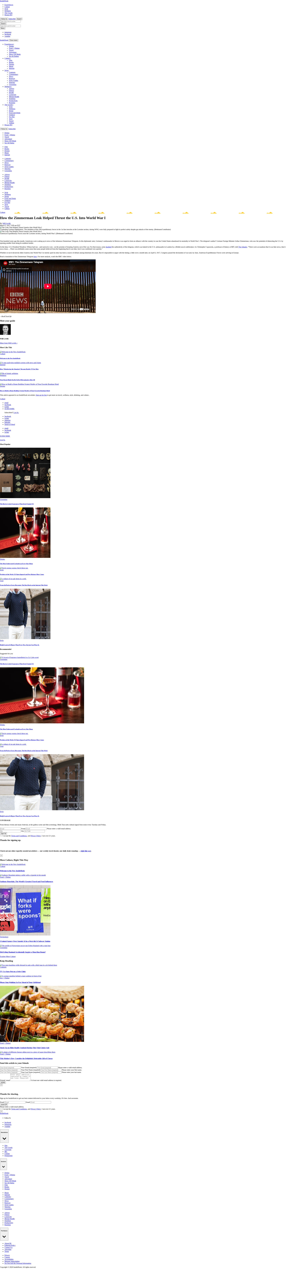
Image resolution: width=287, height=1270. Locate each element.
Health (11, 93)
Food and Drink (14, 113)
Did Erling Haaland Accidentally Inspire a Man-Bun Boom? (23, 952)
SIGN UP (4, 1104)
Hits (5, 1146)
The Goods (8, 13)
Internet (11, 68)
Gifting (11, 123)
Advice (11, 89)
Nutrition (12, 99)
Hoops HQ (8, 15)
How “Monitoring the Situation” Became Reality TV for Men (19, 369)
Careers (7, 1257)
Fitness (11, 91)
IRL (5, 1152)
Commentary (13, 74)
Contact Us (8, 1247)
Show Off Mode (15, 54)
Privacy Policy (36, 836)
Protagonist (8, 1156)
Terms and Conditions (19, 836)
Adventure (12, 52)
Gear (1, 581)
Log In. (16, 413)
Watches (12, 82)
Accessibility (9, 1259)
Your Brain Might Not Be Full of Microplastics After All (17, 380)
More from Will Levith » (8, 343)
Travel (11, 50)
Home (11, 111)
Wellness (7, 11)
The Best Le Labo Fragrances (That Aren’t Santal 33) (17, 504)
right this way (86, 851)
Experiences (8, 5)
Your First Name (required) (30, 1070)
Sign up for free (41, 395)
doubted (108, 247)
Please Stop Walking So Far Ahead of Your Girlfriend (20, 982)
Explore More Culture (8, 956)
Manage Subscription (12, 1261)
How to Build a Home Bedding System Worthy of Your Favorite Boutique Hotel (25, 391)
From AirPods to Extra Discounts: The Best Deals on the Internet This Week (24, 585)
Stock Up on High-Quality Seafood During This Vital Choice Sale (24, 1048)
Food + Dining (14, 48)
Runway (12, 78)
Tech (10, 119)
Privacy (7, 1255)
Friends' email (5, 1080)
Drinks (11, 46)
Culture (7, 7)
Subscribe (12, 19)
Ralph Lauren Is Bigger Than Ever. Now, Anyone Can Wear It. (19, 645)
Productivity (13, 101)
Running (12, 103)
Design (11, 64)
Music (11, 66)
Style (6, 9)
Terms (6, 1251)
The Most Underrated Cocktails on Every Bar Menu (16, 563)
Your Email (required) (29, 1068)
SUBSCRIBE (9, 409)
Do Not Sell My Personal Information (17, 1263)
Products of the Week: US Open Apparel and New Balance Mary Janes (22, 574)
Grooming (12, 85)
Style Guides (13, 80)
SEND (3, 1082)
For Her (12, 117)
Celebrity (12, 72)
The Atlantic (242, 247)
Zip (22, 831)
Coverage (7, 1150)
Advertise (7, 1249)
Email (23, 829)
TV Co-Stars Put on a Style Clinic (13, 971)
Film (10, 60)
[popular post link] (25, 497)
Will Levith (7, 223)
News (11, 76)
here (35, 257)
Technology (4, 937)
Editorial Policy (9, 1245)
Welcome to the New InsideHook (10, 358)
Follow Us (4, 19)
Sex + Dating (4, 978)
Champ (7, 1154)
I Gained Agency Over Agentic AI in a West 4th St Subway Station (25, 941)
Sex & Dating (14, 56)
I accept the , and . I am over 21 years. (29, 836)
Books (11, 62)
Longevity (12, 95)
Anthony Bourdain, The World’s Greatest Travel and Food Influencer (26, 881)
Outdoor (12, 115)
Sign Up (3, 833)
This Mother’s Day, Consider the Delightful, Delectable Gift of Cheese (26, 1058)
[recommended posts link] (12, 864)
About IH (7, 1243)
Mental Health (14, 97)
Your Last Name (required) (30, 1072)
